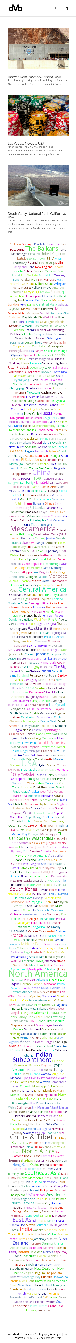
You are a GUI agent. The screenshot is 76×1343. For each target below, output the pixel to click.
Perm (37, 1005)
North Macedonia (31, 1178)
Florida (61, 623)
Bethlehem (23, 927)
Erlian (29, 1112)
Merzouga (16, 464)
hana (52, 804)
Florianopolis (33, 296)
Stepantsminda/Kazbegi (26, 1297)
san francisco (47, 279)
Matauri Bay (19, 834)
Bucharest (15, 1277)
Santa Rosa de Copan (41, 376)
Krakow (45, 292)
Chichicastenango (55, 351)
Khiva (12, 1005)
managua (32, 313)
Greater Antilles (33, 914)
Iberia (45, 671)
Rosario (15, 1199)
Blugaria (17, 910)
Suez (53, 464)
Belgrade (60, 468)
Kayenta (16, 992)
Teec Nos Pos (53, 860)
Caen (61, 487)
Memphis (61, 725)
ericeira (35, 808)
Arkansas (42, 979)
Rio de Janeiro (58, 1225)
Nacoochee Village (23, 401)
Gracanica (47, 1029)
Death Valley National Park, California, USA (37, 215)
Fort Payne (57, 779)
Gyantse (62, 1234)
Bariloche (16, 952)
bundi (16, 279)
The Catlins (57, 547)
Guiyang (18, 615)
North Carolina (22, 1203)
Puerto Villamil (33, 684)
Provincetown (37, 1000)
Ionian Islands (43, 1090)
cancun (13, 1281)
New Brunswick (20, 880)
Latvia (34, 948)
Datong (29, 330)
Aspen (24, 671)
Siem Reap (51, 944)
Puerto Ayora (23, 898)
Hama (28, 503)
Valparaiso (34, 516)
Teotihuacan (44, 430)
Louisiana (18, 637)
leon (47, 1017)
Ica (43, 1169)
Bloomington (21, 1103)
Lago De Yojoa (46, 624)
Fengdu (54, 650)
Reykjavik (14, 309)
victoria (15, 914)
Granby (55, 927)
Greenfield (28, 940)
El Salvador (30, 459)
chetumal (17, 409)
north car (17, 979)
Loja (59, 868)
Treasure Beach (55, 936)
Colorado (55, 1112)
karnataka (36, 692)
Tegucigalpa (58, 633)
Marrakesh (46, 713)
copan (41, 1256)
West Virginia (32, 864)
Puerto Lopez (19, 1190)
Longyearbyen (17, 516)
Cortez (62, 418)
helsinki (34, 1190)
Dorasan (40, 338)
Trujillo (16, 1074)
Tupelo (27, 426)
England (62, 804)
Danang (23, 996)
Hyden (41, 765)
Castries (35, 851)
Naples (43, 804)
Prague (45, 1165)
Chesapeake (17, 1195)
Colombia (26, 334)
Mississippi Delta (43, 1086)
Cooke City (18, 547)
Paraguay (17, 1182)
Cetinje (28, 271)
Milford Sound (44, 284)
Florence (26, 984)
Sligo (24, 876)
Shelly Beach (57, 979)
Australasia (40, 627)
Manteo (59, 759)
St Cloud (48, 817)
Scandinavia (36, 645)
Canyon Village (53, 478)
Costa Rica (59, 372)
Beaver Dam (41, 821)
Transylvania (54, 1169)
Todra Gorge (58, 572)
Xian (11, 847)
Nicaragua (31, 721)
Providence (31, 322)
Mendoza (61, 775)
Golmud (22, 624)
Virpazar (15, 876)
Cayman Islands (47, 405)
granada (45, 434)
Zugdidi (34, 713)
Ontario (27, 1090)
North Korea (30, 495)
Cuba (29, 547)
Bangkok (13, 483)
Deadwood (39, 422)
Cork (26, 851)
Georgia (47, 872)
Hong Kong (21, 1164)
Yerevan (45, 1082)
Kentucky (20, 262)
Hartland (60, 296)
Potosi (25, 478)
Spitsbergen (47, 906)
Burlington (24, 1107)
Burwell (17, 1008)
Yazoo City (49, 516)
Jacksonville (16, 654)
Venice (62, 843)
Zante (13, 1239)
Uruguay (30, 1310)
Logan (29, 342)
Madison (58, 300)
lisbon (25, 491)
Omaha (59, 940)
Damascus (42, 456)
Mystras (52, 880)
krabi (40, 755)
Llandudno (59, 1215)
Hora (37, 1285)
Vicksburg (34, 738)
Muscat (40, 559)
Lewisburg (58, 1017)
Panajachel (20, 267)
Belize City (60, 430)
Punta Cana (25, 1239)
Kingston (63, 516)
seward (62, 830)
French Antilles (48, 800)
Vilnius (19, 680)
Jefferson (50, 961)
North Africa (38, 1151)
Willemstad (41, 1013)
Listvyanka (58, 401)
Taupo (17, 1152)
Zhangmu (57, 1143)
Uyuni (57, 1264)
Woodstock (36, 1143)
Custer (40, 1160)
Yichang (40, 538)
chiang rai (61, 1186)
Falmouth (62, 426)
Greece (16, 450)
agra (18, 730)
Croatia (17, 821)
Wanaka (38, 1230)
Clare (46, 442)
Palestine (19, 397)
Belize (50, 607)
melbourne (35, 1248)
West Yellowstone (51, 791)
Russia (46, 413)
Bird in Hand (32, 1029)
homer (60, 747)
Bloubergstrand (55, 957)
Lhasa (60, 1221)
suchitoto (34, 581)
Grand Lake (56, 1306)
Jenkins (50, 538)
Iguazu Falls (19, 738)
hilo (31, 1021)
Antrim (19, 503)
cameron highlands (54, 363)
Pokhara (58, 1090)
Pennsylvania (19, 350)
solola (29, 1147)
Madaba (18, 1129)
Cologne (31, 577)
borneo (56, 1203)
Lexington (26, 1013)
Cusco (24, 468)
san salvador (57, 438)
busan (47, 902)
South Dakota (20, 520)
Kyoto (22, 906)
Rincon (49, 1186)
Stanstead (49, 996)
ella (33, 910)
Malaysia (55, 384)
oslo (34, 755)
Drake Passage (36, 359)
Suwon (30, 1225)
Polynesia (21, 774)
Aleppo (27, 572)
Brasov (51, 765)
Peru (13, 442)
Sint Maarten (59, 581)
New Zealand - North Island (40, 1270)
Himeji (62, 890)
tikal (35, 572)
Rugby (35, 667)
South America (52, 742)
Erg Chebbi (50, 1095)
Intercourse (34, 568)
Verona (13, 534)
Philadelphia (38, 520)
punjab (21, 1293)
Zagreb (28, 1273)
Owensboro (16, 902)
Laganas (61, 1005)
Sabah (30, 1264)
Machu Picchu (51, 1260)
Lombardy (26, 483)
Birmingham (16, 1174)
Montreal (39, 607)
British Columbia (20, 422)
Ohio (30, 783)
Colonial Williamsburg (49, 330)
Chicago (30, 654)
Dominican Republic (27, 1065)
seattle (48, 965)
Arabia (14, 1046)
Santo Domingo (53, 568)
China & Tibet (31, 1136)
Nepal (37, 442)
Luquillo (62, 464)
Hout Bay (60, 1138)
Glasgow (34, 254)
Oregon (43, 1293)
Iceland (16, 1090)
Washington (53, 898)
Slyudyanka (30, 355)
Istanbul (45, 696)
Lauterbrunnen (20, 434)
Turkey (14, 743)
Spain (55, 291)
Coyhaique (19, 359)
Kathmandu (59, 876)
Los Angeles (32, 409)
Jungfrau (52, 843)
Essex (39, 1025)
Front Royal (51, 595)
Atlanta (30, 456)
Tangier (40, 542)
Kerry (22, 304)
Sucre (20, 830)
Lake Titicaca (40, 923)
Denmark (49, 1243)
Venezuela (58, 1147)
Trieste (21, 658)
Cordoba (18, 330)
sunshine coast (18, 603)
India (26, 1229)
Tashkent (28, 961)
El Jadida (62, 996)
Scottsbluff (46, 275)
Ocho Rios (43, 401)
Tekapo (29, 830)
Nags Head (59, 734)
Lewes (59, 1211)
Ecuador (46, 851)
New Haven (25, 1285)
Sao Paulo (43, 779)
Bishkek (29, 1182)
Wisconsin (57, 910)
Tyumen (61, 1199)
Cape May (60, 1252)
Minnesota (17, 1095)
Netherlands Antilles (22, 430)
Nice (62, 1133)
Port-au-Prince (20, 755)
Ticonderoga (51, 564)
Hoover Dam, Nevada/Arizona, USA (34, 77)
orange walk (48, 721)
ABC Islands (44, 885)
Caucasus (41, 641)
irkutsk (20, 258)
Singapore (31, 804)
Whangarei (49, 1037)
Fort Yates (33, 372)
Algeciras (51, 418)
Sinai (62, 551)
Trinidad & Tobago (55, 684)
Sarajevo (40, 334)
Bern (31, 543)
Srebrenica (59, 851)
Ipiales (53, 890)
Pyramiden (17, 342)
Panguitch (41, 451)
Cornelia (62, 447)
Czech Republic (32, 564)
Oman (59, 1086)
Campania (47, 808)
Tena (44, 615)
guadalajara (22, 923)
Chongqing (16, 388)
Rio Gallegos (37, 843)
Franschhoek (32, 615)
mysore (17, 405)
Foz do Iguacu (17, 629)
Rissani (59, 611)
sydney (53, 451)
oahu (34, 1164)
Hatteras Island (45, 1281)
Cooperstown (22, 346)
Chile (62, 880)
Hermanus (28, 538)
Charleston (19, 783)
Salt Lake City (59, 313)
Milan (62, 434)
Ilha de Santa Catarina (24, 1082)
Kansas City (42, 1203)
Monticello (50, 1070)
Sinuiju (36, 701)
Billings (49, 503)
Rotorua (15, 543)
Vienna (46, 1147)
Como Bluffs (17, 1112)
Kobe (13, 1124)
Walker (14, 555)
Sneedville (60, 839)
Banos (36, 872)
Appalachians (19, 1248)
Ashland (46, 1285)
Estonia (18, 1029)
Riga (34, 279)
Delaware (58, 499)
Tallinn (41, 1289)
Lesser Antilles (51, 396)
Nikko (59, 692)
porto (16, 478)
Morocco (57, 576)
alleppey (16, 1025)
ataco (31, 624)
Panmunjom (40, 893)
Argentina (27, 1199)
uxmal (46, 581)
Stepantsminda (34, 418)
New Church (17, 447)
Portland (23, 675)
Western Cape (47, 769)
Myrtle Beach (34, 1095)
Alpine (31, 559)
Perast (16, 940)
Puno (38, 1182)
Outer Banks (17, 825)
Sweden (50, 1302)
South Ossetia (19, 713)
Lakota (45, 1156)
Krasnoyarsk (47, 868)
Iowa (54, 434)
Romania (28, 1234)
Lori (47, 927)
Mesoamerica (33, 529)
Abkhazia (38, 1186)
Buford (61, 530)
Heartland (30, 464)
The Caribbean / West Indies (37, 836)
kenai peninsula (53, 988)
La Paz (54, 483)
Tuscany (59, 275)
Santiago (20, 645)
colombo (23, 948)
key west (57, 1156)
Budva (38, 961)
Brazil (60, 787)
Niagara (29, 451)
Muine (26, 551)
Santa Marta (56, 688)
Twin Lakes (39, 346)
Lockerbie (15, 564)
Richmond (57, 1165)
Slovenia (46, 300)
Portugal (50, 675)
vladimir (15, 765)
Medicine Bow (54, 271)
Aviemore (20, 855)
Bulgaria (38, 503)
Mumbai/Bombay (43, 426)
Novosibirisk (58, 442)
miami (59, 906)
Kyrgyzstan (54, 645)
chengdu (26, 1086)
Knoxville (43, 649)
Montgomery (32, 1211)
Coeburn (59, 717)
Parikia (60, 919)
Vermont (25, 1037)
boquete (45, 599)
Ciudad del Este (34, 936)
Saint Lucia (29, 650)
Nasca (52, 447)
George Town (35, 258)
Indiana (15, 717)
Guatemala (18, 931)
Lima (60, 460)
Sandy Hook (26, 1017)
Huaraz (34, 487)
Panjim (39, 351)
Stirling (44, 438)
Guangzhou (15, 893)
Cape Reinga (34, 817)
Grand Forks (17, 577)
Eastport (59, 864)
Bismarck (43, 464)
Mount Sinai (35, 595)
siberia (28, 687)
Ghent (27, 910)
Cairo (13, 1285)
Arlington (60, 284)
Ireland (23, 1251)
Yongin (15, 468)
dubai (64, 649)
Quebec (58, 1061)
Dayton (46, 1065)
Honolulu (15, 800)
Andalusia (20, 791)
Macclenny (52, 783)
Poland (33, 262)
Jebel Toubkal (21, 611)
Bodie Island (32, 1156)
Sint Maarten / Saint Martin (49, 1107)
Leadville (60, 817)
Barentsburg (46, 263)
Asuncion (61, 1160)
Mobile (32, 633)
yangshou (44, 388)
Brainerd (61, 931)
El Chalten (15, 1050)
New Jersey (59, 388)
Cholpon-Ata (53, 1273)
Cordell (34, 599)
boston (31, 885)
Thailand (41, 1234)
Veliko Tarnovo (42, 287)
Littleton (48, 296)
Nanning (15, 1034)
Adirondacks (17, 372)
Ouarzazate (41, 547)
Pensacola (36, 675)
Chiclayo (26, 1186)
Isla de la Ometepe (39, 709)
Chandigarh (29, 1256)
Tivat (12, 830)
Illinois (38, 342)
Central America (42, 589)
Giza (61, 405)
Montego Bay (31, 1277)
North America (38, 973)
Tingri (55, 902)
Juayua (48, 1025)
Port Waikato (29, 275)
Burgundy (32, 697)
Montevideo (50, 342)
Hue (27, 902)
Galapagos (54, 338)
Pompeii (37, 984)
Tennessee (21, 1306)
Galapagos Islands (52, 322)
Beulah (60, 538)
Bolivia (26, 872)
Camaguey (30, 680)
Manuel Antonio (37, 855)
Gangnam (19, 641)
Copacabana (29, 1034)
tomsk (14, 1230)
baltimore (34, 1169)
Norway (35, 363)
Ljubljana (28, 619)
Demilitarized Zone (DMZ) (50, 534)
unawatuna (60, 1277)
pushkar (47, 658)
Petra (22, 559)
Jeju (63, 292)
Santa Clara (38, 880)
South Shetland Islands (29, 1302)
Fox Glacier (47, 726)
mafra (51, 1221)
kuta (43, 460)
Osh (61, 783)
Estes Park (51, 1178)
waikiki (16, 961)
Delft (45, 1297)
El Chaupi (53, 491)
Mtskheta (45, 495)
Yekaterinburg (34, 637)
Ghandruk (57, 474)
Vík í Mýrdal (41, 483)
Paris (61, 1120)
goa (59, 1301)
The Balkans (41, 248)
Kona (17, 1256)
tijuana (63, 1178)
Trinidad (57, 599)
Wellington (49, 830)
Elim (40, 965)
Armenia (51, 543)
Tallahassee (60, 368)
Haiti (60, 279)
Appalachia (41, 1112)
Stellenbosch (28, 1046)
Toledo (62, 721)
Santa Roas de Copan (42, 1120)
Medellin (18, 804)
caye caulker (56, 512)
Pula (62, 751)
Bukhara (13, 705)
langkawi (28, 1025)
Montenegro (48, 948)
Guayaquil (58, 709)
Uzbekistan (31, 438)
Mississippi (48, 834)
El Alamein (33, 397)
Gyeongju (57, 701)
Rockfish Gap (19, 1000)
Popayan (34, 834)
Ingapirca (14, 1186)
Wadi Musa (50, 317)
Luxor (48, 368)
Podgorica (38, 927)
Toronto (35, 1243)
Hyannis (54, 1293)
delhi (59, 262)
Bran (38, 830)
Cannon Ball (32, 300)
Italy (50, 258)
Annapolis (20, 392)
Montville (49, 1248)
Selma (51, 680)
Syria (61, 559)
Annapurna (49, 825)
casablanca (16, 734)
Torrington (59, 1285)
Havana (43, 890)
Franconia (17, 1147)
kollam (15, 538)
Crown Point (28, 743)
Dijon (51, 1199)
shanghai (31, 447)
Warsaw (46, 1074)
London (13, 304)
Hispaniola (17, 885)
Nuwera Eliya (17, 1225)
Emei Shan (40, 787)
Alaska (33, 791)
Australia (55, 855)
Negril (24, 751)
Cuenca (35, 1074)
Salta (40, 860)
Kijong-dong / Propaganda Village (44, 1078)
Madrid (15, 747)
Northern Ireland (47, 1116)
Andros (42, 447)
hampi (14, 868)
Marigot (55, 456)
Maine (42, 680)
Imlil (17, 847)
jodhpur (32, 1289)
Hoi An (15, 919)
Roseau (42, 1221)
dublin (15, 334)
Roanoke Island (24, 860)
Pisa (33, 1103)
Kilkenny (25, 726)
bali (32, 551)
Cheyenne (15, 721)
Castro (36, 730)
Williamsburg (19, 957)
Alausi (60, 637)
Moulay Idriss (17, 313)
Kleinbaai (39, 1195)
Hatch (26, 988)
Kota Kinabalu (39, 705)
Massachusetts (55, 1230)
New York (31, 413)
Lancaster (19, 376)
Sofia (31, 1281)
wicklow (61, 422)
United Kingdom (52, 253)
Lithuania (55, 923)
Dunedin (46, 1277)
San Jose (46, 864)
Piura (55, 751)
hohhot (27, 821)
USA (29, 763)
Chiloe (52, 1234)
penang (23, 1124)
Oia (40, 317)
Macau (25, 309)
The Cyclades (58, 704)
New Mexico (41, 992)
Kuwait (60, 961)
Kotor (35, 726)
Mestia (48, 759)
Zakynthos (18, 709)
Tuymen (30, 734)
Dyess (51, 422)
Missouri (47, 738)
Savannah (48, 1211)
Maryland (15, 649)
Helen (62, 543)
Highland (18, 300)
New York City (36, 1207)
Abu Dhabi (15, 426)
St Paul (24, 705)
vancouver (17, 438)
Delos (62, 1297)
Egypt (57, 1064)
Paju (61, 1070)
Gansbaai (60, 1190)
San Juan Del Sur (40, 847)
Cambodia (18, 759)
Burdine (38, 271)
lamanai (50, 755)
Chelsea (34, 671)
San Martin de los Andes (50, 326)
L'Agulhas (31, 388)
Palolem (52, 559)
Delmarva (48, 1005)
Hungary (62, 769)
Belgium (39, 1273)
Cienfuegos (56, 615)
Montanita (44, 355)
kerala (14, 326)
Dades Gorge (43, 1042)
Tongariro (60, 872)
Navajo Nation (24, 338)
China (41, 472)
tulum (37, 1147)
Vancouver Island (39, 876)
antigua (16, 585)
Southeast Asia (42, 1173)
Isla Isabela (43, 499)
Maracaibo (44, 910)
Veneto (18, 271)
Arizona (14, 490)
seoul (28, 812)
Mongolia (26, 1041)
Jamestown (44, 1310)
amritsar (27, 787)
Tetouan (43, 633)
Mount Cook (27, 499)
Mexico (61, 308)
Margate (32, 1293)
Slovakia (24, 667)
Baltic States (19, 842)
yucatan (33, 392)
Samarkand (24, 442)
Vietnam (19, 1069)
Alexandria (18, 697)
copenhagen (51, 730)
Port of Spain (19, 662)
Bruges (54, 992)
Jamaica (38, 1239)
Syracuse (59, 409)
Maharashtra (21, 808)
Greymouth (60, 658)
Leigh (25, 599)
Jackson (61, 1248)
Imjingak (36, 902)
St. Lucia (15, 244)
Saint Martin (20, 1021)
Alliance (27, 992)
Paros (28, 893)
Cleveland (36, 1252)
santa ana (60, 1046)
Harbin (29, 1268)
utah (64, 564)
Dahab (31, 304)
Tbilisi (39, 1017)
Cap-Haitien (28, 717)
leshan (39, 783)
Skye (25, 543)
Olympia (16, 355)
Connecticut (45, 1046)
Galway (24, 868)
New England (44, 267)
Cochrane (28, 284)
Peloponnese (30, 555)
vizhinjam (58, 495)
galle (49, 1124)
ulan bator (36, 1124)
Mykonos (16, 572)
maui (58, 258)
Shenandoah (47, 919)
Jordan (35, 988)
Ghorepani (18, 779)
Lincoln (45, 701)
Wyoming (35, 996)
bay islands (29, 317)
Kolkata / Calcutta (50, 380)
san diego (19, 568)
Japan (41, 653)
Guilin (62, 342)
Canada (58, 354)
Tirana (34, 868)
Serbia (43, 384)
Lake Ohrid (35, 825)
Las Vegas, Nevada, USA (26, 143)
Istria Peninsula (56, 334)
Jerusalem (51, 1239)
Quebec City (42, 1021)
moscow (61, 607)
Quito (60, 376)
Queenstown (25, 1005)
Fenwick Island (43, 813)
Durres (61, 755)
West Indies (56, 1194)
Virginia (58, 1073)
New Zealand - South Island (39, 1096)
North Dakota (58, 893)
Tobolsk (44, 313)
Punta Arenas (39, 1306)
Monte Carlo (45, 717)
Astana (58, 796)
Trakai (16, 787)
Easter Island (47, 1034)
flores (53, 1008)
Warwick (15, 944)
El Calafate (60, 885)
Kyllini (15, 499)
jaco (48, 1143)
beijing (14, 1160)
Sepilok (62, 675)
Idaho (62, 1289)
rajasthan (18, 512)
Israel (51, 787)
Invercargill (26, 326)
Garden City (21, 965)
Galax (50, 775)
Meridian (61, 1281)
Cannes (58, 965)
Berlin (35, 434)
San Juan (33, 906)
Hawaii (36, 478)
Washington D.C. (51, 392)
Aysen (30, 641)
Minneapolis (55, 346)
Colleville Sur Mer (54, 952)
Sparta (35, 309)
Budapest (15, 317)
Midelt (23, 1281)
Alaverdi (40, 940)
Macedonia (33, 658)
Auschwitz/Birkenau (35, 1008)
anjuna (36, 1037)
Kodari (58, 1099)
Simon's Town (44, 1264)
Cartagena (44, 1129)
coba (31, 267)
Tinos (60, 1243)
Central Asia (46, 304)
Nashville (15, 284)
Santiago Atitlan (39, 603)
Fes (31, 351)
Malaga (50, 1160)
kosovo (46, 372)
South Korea (24, 889)
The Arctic (14, 1234)
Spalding (15, 363)
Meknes (48, 1252)
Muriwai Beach (18, 581)
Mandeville (38, 611)
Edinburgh (60, 1042)
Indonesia (34, 796)
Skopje (16, 474)
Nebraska (58, 697)
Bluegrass (46, 667)
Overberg (41, 688)
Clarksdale (20, 1169)
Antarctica (17, 296)
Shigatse (60, 713)
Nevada (34, 662)
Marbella (36, 952)
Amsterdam (36, 957)
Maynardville (48, 662)
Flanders (30, 979)
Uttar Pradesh (18, 367)
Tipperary (52, 551)
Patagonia (17, 249)
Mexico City (38, 491)
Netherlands (48, 555)
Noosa (26, 730)
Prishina (63, 825)
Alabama (50, 984)
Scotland (30, 1128)
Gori (49, 520)
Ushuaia (63, 304)
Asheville (52, 1289)
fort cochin (35, 1070)
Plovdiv (16, 688)
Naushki (49, 931)
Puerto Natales (21, 287)
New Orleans (55, 359)
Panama (30, 1116)
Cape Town (43, 734)
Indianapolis (29, 769)
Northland (19, 384)
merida (50, 611)
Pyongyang (21, 380)
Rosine (15, 751)
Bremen (26, 474)
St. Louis (41, 1199)
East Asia (24, 1220)
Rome (24, 847)
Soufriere (42, 1225)
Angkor (26, 279)
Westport (59, 1124)
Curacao (16, 864)
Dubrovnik (47, 309)
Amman (14, 726)
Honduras (20, 692)
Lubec (25, 800)
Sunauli (51, 460)
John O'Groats (56, 1000)
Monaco (15, 1078)
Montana (47, 409)
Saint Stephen (29, 747)
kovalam (59, 1025)
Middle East (32, 944)
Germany (57, 821)
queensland (33, 1260)
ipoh (21, 322)
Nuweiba (57, 1129)
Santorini (45, 1215)
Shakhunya (28, 1160)
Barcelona (20, 796)
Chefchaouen (18, 595)
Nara (62, 244)
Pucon (34, 380)
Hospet (15, 275)
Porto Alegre (29, 919)
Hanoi (25, 363)
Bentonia (33, 384)
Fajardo (42, 577)
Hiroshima (29, 405)
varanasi (59, 520)
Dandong (15, 619)
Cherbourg (53, 914)
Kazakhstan (47, 747)
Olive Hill (49, 692)
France (16, 935)
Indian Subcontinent (32, 1057)
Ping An (53, 619)
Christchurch (18, 1289)
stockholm (17, 1268)
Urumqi (63, 948)
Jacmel (53, 1297)
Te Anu (40, 551)
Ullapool (46, 751)
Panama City (53, 508)
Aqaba (15, 984)
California (20, 1142)
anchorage (16, 455)
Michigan (35, 751)
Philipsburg (25, 534)
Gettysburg (31, 292)
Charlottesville (22, 701)
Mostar (18, 414)
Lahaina (58, 267)
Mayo (33, 965)
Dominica (42, 1103)
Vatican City (36, 931)
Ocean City (37, 368)
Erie (63, 914)
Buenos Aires (48, 487)
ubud (61, 1182)
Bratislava (31, 512)
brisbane (47, 796)
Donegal (38, 898)
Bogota (44, 572)
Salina (34, 800)
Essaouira (57, 1021)
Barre (26, 1074)
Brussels (40, 775)
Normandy (50, 1182)
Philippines (46, 1190)
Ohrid (62, 451)
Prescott (50, 637)
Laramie (15, 551)
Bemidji (31, 779)
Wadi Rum (41, 619)
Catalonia (61, 1050)
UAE (29, 1194)
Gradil (50, 940)
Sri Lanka (37, 507)
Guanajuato (55, 641)
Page (27, 952)
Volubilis (59, 738)
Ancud (59, 1029)
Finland (27, 1050)
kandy (13, 1252)
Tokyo (43, 512)
